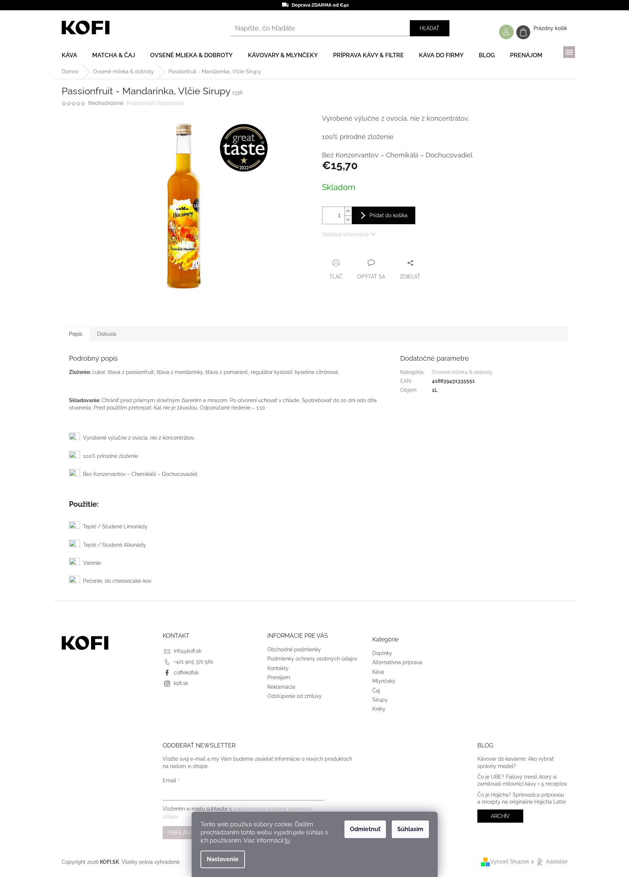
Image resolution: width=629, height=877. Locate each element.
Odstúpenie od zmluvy (294, 696)
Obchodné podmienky (294, 649)
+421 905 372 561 (193, 662)
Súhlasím (410, 829)
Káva (378, 672)
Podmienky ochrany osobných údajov (312, 659)
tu (287, 840)
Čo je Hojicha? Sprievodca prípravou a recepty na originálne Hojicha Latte (521, 798)
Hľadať (430, 28)
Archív (500, 816)
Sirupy (380, 700)
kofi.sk (181, 683)
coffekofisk (186, 673)
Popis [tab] (75, 334)
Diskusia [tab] (106, 334)
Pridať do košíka (388, 215)
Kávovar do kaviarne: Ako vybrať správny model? (515, 762)
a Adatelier (549, 862)
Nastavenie (223, 859)
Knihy (379, 709)
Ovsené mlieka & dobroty (462, 372)
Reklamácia (281, 687)
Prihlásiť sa (185, 833)
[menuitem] (69, 55)
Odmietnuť (365, 829)
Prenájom (278, 677)
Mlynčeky (383, 681)
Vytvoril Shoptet (509, 862)
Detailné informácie (345, 234)
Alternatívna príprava (397, 662)
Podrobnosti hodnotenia (155, 103)
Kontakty (278, 668)
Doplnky (382, 653)
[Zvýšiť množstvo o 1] (348, 211)
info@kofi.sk (187, 651)
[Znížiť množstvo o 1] (348, 219)
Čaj (376, 691)
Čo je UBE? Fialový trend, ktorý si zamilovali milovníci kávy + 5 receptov (522, 780)
